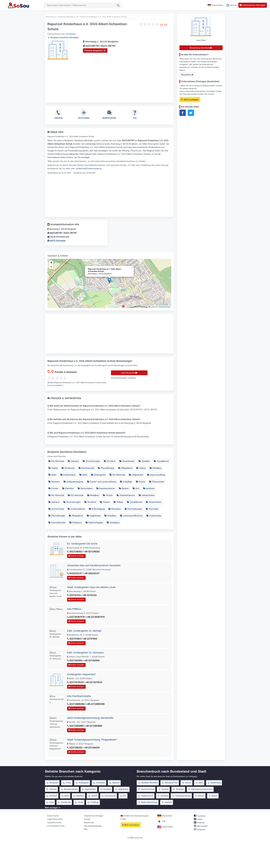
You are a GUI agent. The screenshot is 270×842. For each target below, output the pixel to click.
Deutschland (166, 816)
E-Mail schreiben (130, 825)
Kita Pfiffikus (74, 609)
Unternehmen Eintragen (93, 816)
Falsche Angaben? (94, 50)
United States (167, 827)
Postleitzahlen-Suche (56, 826)
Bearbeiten (186, 74)
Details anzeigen (77, 556)
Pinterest (200, 822)
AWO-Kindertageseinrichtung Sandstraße (90, 718)
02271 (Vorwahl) (57, 240)
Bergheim (54, 37)
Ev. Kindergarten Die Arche (82, 543)
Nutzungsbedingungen (93, 826)
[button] (109, 280)
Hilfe (86, 829)
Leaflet (153, 306)
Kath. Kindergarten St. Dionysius (85, 652)
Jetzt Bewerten (128, 373)
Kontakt (87, 819)
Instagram (201, 829)
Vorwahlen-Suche (54, 822)
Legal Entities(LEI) (54, 819)
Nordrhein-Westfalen (69, 37)
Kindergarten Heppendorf (81, 674)
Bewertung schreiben (200, 48)
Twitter (199, 819)
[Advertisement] (109, 80)
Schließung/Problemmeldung (88, 168)
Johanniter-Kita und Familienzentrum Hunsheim (94, 565)
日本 (163, 821)
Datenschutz (89, 822)
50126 (53, 237)
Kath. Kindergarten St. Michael (84, 630)
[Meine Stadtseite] (18, 5)
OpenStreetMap (164, 306)
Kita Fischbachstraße (79, 696)
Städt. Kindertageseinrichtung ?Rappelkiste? (92, 739)
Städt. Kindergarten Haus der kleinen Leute (91, 587)
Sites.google (202, 826)
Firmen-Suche (53, 816)
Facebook (200, 816)
